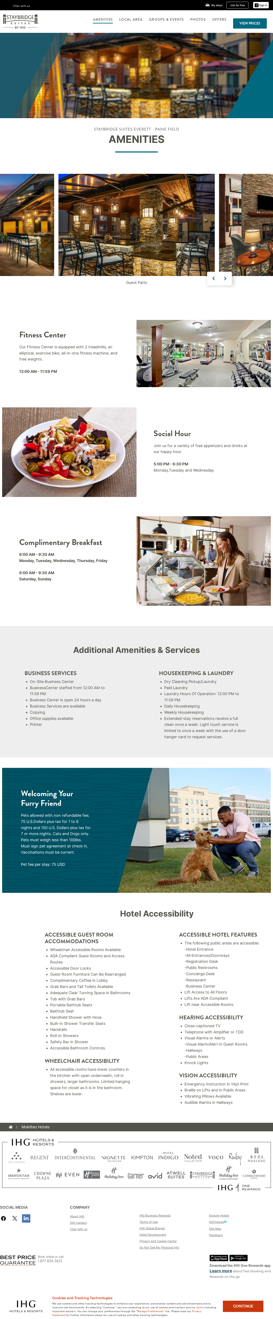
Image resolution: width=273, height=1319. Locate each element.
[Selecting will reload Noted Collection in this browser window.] (193, 1157)
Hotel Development (152, 1234)
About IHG (77, 1216)
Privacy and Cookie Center (158, 1241)
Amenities (103, 19)
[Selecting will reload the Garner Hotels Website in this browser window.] (136, 1175)
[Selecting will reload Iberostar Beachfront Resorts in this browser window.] (18, 1175)
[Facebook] (4, 1218)
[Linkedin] (26, 1218)
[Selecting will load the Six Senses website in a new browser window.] (16, 1157)
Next (225, 278)
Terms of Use (148, 1222)
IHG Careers (78, 1223)
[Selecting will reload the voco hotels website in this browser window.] (215, 1157)
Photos (198, 19)
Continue (243, 1306)
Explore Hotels (219, 1215)
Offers (219, 19)
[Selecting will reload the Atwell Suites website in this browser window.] (176, 1175)
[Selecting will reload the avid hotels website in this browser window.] (155, 1175)
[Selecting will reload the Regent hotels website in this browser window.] (39, 1157)
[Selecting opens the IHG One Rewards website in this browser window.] (239, 1187)
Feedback (216, 1235)
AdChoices (216, 1222)
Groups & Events (166, 19)
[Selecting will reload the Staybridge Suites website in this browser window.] (202, 1175)
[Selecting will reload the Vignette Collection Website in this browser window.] (113, 1157)
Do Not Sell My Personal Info (159, 1247)
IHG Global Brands (152, 1228)
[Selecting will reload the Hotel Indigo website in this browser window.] (168, 1157)
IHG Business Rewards (155, 1215)
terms (200, 1307)
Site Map (215, 1228)
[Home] (10, 1127)
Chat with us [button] (21, 5)
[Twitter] (15, 1218)
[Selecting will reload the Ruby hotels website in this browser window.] (235, 1157)
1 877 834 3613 (50, 1261)
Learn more (221, 1270)
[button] (261, 5)
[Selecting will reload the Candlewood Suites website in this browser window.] (254, 1175)
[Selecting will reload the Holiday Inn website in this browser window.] (114, 1175)
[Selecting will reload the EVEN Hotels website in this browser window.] (67, 1175)
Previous (213, 278)
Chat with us (78, 1229)
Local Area (131, 19)
